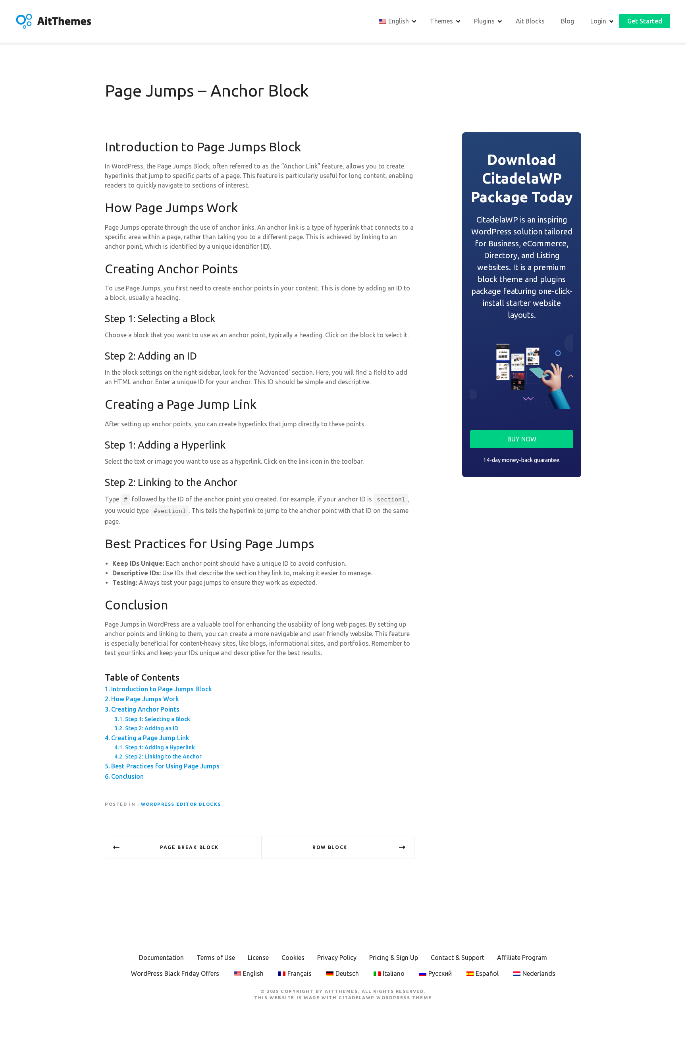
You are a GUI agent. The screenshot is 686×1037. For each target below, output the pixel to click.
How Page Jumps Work (145, 698)
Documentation (161, 957)
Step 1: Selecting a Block (157, 719)
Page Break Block (189, 847)
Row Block (329, 847)
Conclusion (127, 776)
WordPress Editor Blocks (181, 804)
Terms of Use (216, 957)
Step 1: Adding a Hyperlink (160, 747)
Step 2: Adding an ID (152, 728)
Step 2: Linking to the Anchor (163, 756)
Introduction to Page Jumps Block (161, 689)
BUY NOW (521, 439)
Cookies (292, 957)
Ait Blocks (530, 21)
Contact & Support (457, 957)
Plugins (484, 21)
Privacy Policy (336, 957)
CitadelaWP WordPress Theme (385, 997)
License (258, 957)
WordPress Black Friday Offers (175, 973)
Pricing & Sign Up (393, 957)
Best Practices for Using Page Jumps (165, 766)
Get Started (644, 21)
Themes (441, 21)
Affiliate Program (522, 957)
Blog (567, 21)
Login (598, 21)
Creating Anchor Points (145, 709)
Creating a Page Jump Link (150, 737)
